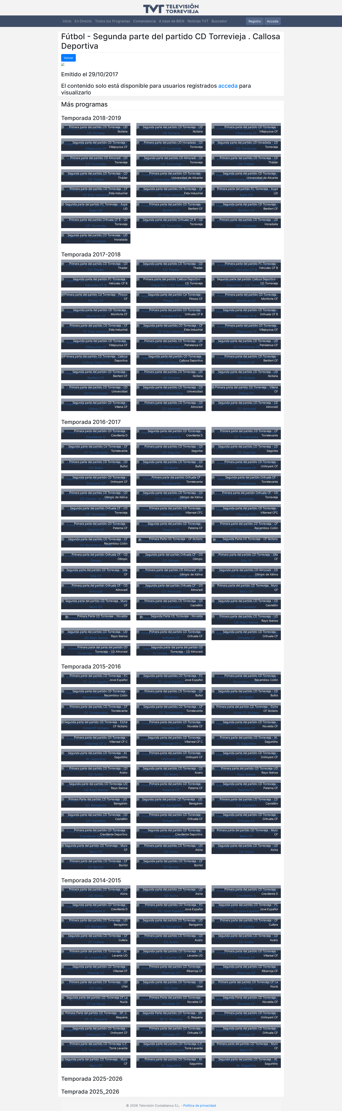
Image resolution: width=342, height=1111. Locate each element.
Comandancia (144, 21)
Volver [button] (68, 58)
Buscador (219, 21)
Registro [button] (255, 21)
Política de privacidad (199, 1105)
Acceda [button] (272, 21)
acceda (228, 85)
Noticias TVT (197, 21)
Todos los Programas (112, 21)
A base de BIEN (171, 21)
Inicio (67, 21)
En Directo (83, 21)
